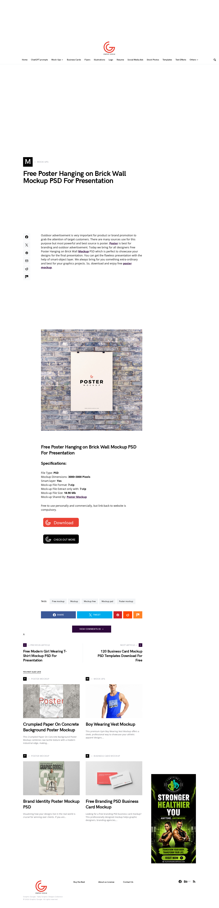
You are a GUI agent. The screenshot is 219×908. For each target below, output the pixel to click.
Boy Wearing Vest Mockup (110, 724)
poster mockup (126, 601)
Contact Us (128, 882)
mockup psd (107, 601)
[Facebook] (180, 881)
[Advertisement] (109, 18)
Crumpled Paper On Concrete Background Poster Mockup (51, 727)
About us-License (106, 882)
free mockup (58, 601)
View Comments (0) (90, 629)
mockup (74, 601)
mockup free (90, 601)
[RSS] (194, 881)
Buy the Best (79, 882)
